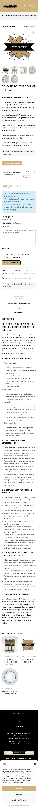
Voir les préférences (19, 800)
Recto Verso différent (23, 254)
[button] (35, 764)
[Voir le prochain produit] (34, 26)
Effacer (27, 177)
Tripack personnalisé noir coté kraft (10, 662)
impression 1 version (15, 278)
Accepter (19, 789)
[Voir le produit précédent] (3, 26)
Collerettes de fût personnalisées (10, 693)
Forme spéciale (27, 273)
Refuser (19, 794)
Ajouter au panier (11, 263)
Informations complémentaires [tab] (19, 303)
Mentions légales (25, 805)
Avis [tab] (19, 308)
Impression (6, 248)
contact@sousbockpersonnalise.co (20, 744)
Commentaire (6, 226)
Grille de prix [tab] (19, 313)
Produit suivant (28, 26)
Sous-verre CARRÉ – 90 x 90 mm (28, 661)
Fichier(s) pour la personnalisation (7, 218)
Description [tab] (19, 298)
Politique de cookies (13, 805)
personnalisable (26, 278)
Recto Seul (9, 254)
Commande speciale (16, 273)
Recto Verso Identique (12, 257)
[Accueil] (2, 15)
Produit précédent (10, 26)
